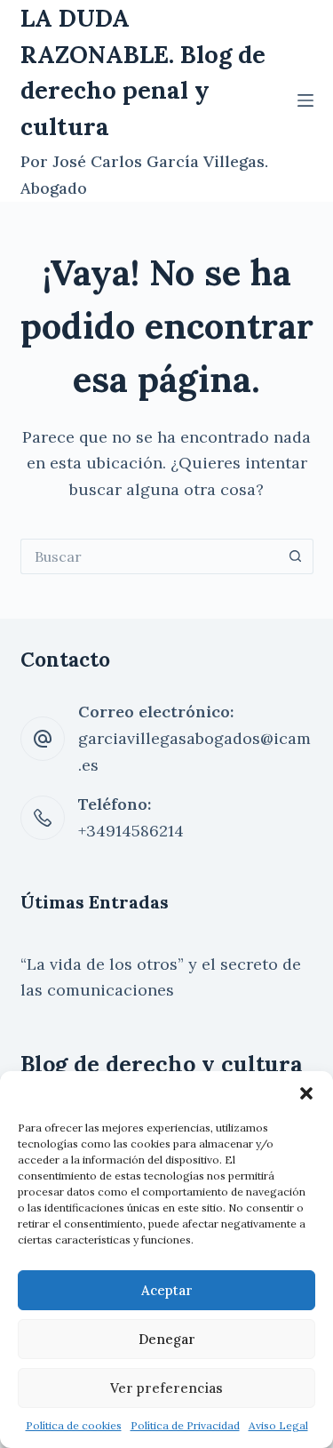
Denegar (167, 1339)
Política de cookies (74, 1425)
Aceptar (167, 1290)
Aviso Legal (278, 1425)
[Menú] (305, 100)
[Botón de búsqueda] (295, 556)
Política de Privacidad (185, 1425)
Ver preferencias (166, 1388)
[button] (306, 1093)
